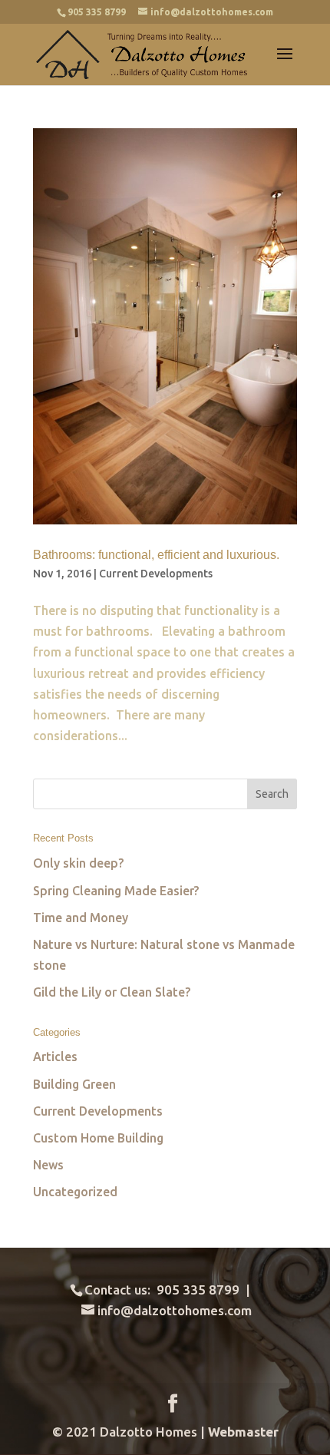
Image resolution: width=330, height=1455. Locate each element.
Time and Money (80, 917)
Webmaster (243, 1431)
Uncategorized (75, 1192)
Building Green (74, 1084)
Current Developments (156, 573)
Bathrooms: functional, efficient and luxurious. (157, 554)
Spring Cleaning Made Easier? (116, 891)
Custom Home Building (98, 1138)
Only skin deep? (78, 863)
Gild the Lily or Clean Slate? (111, 992)
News (48, 1165)
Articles (55, 1056)
